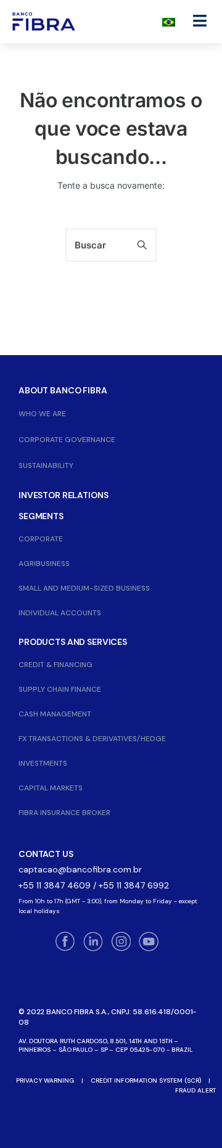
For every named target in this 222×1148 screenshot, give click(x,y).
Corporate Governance (66, 440)
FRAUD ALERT (195, 1090)
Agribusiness (44, 563)
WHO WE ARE (42, 414)
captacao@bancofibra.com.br (80, 869)
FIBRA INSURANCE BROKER (64, 813)
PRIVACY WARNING (45, 1080)
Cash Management (54, 714)
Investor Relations (63, 495)
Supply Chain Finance (59, 689)
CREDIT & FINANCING (55, 665)
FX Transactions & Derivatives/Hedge (92, 739)
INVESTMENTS (42, 763)
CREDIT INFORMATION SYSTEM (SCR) (146, 1080)
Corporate (40, 539)
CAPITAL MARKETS (50, 788)
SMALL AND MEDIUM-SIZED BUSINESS (84, 588)
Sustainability (45, 465)
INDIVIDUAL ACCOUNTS (59, 613)
